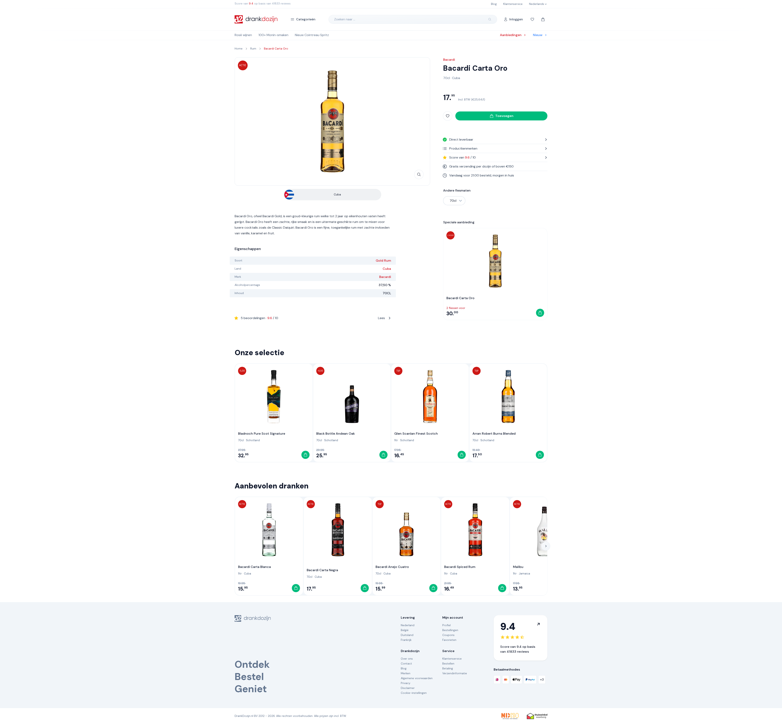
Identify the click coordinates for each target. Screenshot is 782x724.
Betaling (447, 668)
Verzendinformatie (454, 673)
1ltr (396, 440)
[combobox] (454, 200)
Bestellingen (450, 630)
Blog (403, 668)
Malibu (518, 567)
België (405, 630)
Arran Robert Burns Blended (494, 433)
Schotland (253, 440)
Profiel (446, 625)
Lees (313, 318)
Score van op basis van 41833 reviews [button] (263, 3)
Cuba (387, 269)
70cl (446, 78)
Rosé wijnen (243, 35)
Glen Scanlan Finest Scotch (416, 433)
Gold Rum (383, 260)
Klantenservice (452, 658)
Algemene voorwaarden (417, 678)
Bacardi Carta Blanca (254, 567)
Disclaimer (408, 688)
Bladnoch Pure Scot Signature (261, 433)
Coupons (448, 635)
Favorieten (449, 640)
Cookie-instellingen (414, 693)
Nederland (407, 625)
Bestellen (448, 663)
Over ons (407, 658)
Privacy (405, 683)
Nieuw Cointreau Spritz (312, 35)
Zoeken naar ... (344, 19)
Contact (406, 663)
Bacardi (385, 277)
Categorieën (305, 19)
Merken (405, 673)
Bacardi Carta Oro (460, 298)
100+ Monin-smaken (273, 35)
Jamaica (524, 573)
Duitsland (407, 635)
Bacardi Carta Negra (322, 570)
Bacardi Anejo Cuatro (392, 567)
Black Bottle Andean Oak (335, 433)
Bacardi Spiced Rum (459, 567)
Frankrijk (406, 640)
